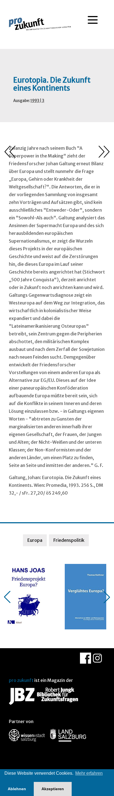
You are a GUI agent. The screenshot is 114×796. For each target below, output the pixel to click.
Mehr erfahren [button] (89, 773)
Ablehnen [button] (17, 789)
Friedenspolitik (68, 540)
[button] (7, 597)
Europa (34, 540)
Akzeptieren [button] (53, 789)
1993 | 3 (37, 100)
